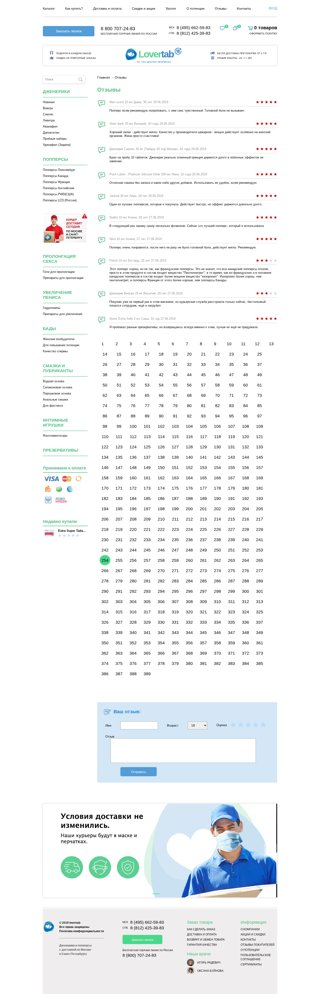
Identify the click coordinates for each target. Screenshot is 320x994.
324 (245, 612)
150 (161, 467)
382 (217, 663)
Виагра (48, 108)
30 (161, 364)
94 (217, 416)
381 (203, 663)
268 (133, 570)
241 (259, 539)
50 (105, 385)
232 (133, 539)
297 (203, 591)
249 (203, 550)
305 (147, 601)
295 (175, 591)
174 (161, 488)
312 (245, 601)
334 (217, 622)
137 (147, 457)
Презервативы (60, 450)
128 (189, 447)
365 (147, 653)
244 (133, 550)
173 (147, 488)
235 (175, 539)
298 (217, 591)
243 (119, 550)
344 (189, 632)
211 (175, 519)
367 (175, 653)
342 (161, 632)
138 (161, 457)
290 (104, 591)
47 (231, 374)
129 (203, 447)
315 (119, 612)
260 (189, 560)
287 (231, 581)
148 (133, 467)
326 (104, 622)
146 (104, 467)
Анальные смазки (55, 399)
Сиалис (48, 114)
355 (175, 643)
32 (189, 364)
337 (259, 622)
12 (257, 343)
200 (189, 508)
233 (147, 539)
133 (259, 447)
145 (259, 457)
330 (161, 622)
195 (119, 508)
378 (161, 663)
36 (245, 364)
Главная (103, 77)
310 (217, 601)
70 (217, 395)
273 (203, 570)
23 (231, 354)
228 (245, 529)
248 (189, 550)
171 (119, 488)
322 (217, 612)
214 (217, 519)
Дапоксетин (51, 132)
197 (147, 508)
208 (133, 519)
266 (104, 570)
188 (189, 498)
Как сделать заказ (201, 929)
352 (133, 643)
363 (119, 653)
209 (147, 519)
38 (105, 374)
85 (259, 405)
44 (189, 374)
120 (245, 436)
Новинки (49, 102)
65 (147, 395)
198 (161, 508)
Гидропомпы (51, 308)
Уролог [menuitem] (171, 8)
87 (119, 416)
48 (245, 374)
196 (133, 508)
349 (259, 632)
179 (231, 488)
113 (147, 436)
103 (175, 426)
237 (203, 539)
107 (231, 426)
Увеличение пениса (57, 295)
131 (231, 447)
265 (259, 560)
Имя (108, 725)
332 (189, 622)
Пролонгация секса (59, 259)
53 (147, 385)
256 (133, 560)
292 (133, 591)
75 (119, 405)
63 (119, 395)
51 (119, 385)
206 (104, 519)
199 (175, 508)
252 (245, 550)
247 (175, 550)
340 (133, 632)
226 (217, 529)
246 (161, 550)
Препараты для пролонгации (63, 278)
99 (119, 426)
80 (189, 405)
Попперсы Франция (56, 182)
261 (203, 560)
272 (189, 570)
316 (133, 612)
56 (189, 385)
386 (104, 673)
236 (189, 539)
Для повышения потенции (61, 345)
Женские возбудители (58, 339)
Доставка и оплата (202, 934)
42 (161, 374)
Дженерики (56, 91)
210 (161, 519)
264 (245, 560)
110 (105, 436)
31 (175, 364)
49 (259, 374)
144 (245, 457)
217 (259, 519)
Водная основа (53, 381)
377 (147, 663)
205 (259, 508)
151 (175, 467)
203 (231, 508)
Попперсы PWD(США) (58, 194)
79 (175, 405)
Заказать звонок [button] (69, 31)
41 (147, 374)
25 (259, 354)
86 (105, 416)
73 (259, 395)
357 (203, 643)
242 (104, 550)
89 (147, 416)
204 (245, 508)
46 (217, 374)
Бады (49, 328)
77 (147, 405)
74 (105, 405)
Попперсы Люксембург (59, 170)
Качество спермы (55, 351)
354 (161, 643)
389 (147, 673)
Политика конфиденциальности (81, 931)
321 (203, 612)
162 (161, 478)
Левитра (49, 120)
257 (147, 560)
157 (259, 467)
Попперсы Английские (58, 188)
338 (104, 632)
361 (259, 643)
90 (161, 416)
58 (217, 385)
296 (189, 591)
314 (104, 612)
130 (217, 447)
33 (203, 364)
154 (217, 467)
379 (175, 663)
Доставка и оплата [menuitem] (107, 8)
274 (217, 570)
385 (259, 663)
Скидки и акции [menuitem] (143, 8)
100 (133, 426)
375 (119, 663)
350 (104, 643)
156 (245, 467)
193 (259, 498)
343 (175, 632)
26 (105, 364)
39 (119, 374)
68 (189, 395)
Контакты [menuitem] (244, 8)
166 (217, 478)
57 (203, 385)
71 (231, 395)
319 (175, 612)
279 (119, 581)
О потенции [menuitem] (195, 8)
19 (175, 354)
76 (133, 405)
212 (189, 519)
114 (161, 436)
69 (203, 395)
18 (161, 354)
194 (104, 508)
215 (231, 519)
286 (217, 581)
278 (104, 581)
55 (175, 385)
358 (217, 643)
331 (175, 622)
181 (259, 488)
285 (203, 581)
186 (161, 498)
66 (161, 395)
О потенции (250, 950)
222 (161, 529)
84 (245, 405)
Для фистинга (53, 405)
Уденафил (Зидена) (57, 144)
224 (189, 529)
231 (119, 539)
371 (231, 653)
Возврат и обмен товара (206, 939)
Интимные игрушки (55, 423)
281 (147, 581)
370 (217, 653)
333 (203, 622)
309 (203, 601)
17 (147, 354)
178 (217, 488)
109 (259, 426)
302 (104, 601)
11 (243, 343)
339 (119, 632)
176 (189, 488)
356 (189, 643)
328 (133, 622)
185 (147, 498)
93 (203, 416)
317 (147, 612)
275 (231, 570)
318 (161, 612)
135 (119, 457)
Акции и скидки (253, 934)
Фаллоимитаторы (55, 435)
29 (147, 364)
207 (119, 519)
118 (217, 436)
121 (259, 436)
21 (203, 354)
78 (161, 405)
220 (133, 529)
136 (133, 457)
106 (217, 426)
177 (203, 488)
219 (119, 529)
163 (175, 478)
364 (133, 653)
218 (104, 529)
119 (231, 436)
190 (217, 498)
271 (175, 570)
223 (175, 529)
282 (161, 581)
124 (133, 447)
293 (147, 591)
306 (161, 601)
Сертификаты (251, 964)
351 (119, 643)
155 (231, 467)
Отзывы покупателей (258, 944)
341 (147, 632)
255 (119, 560)
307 (175, 601)
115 (175, 436)
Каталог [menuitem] (49, 8)
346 (217, 632)
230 (104, 539)
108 (245, 426)
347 (231, 632)
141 (203, 457)
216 (245, 519)
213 (203, 519)
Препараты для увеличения (62, 314)
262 (217, 560)
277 (259, 570)
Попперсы (55, 159)
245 (147, 550)
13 (271, 343)
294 (161, 591)
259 (175, 560)
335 (231, 622)
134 (104, 457)
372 (245, 653)
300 (245, 591)
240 (245, 539)
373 (259, 653)
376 (133, 663)
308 (189, 601)
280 (133, 581)
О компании (250, 929)
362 (104, 653)
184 (133, 498)
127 (175, 447)
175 (175, 488)
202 (217, 508)
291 (119, 591)
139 (175, 457)
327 (119, 622)
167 (231, 478)
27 (119, 364)
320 (189, 612)
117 (203, 436)
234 (161, 539)
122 (104, 447)
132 (245, 447)
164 (189, 478)
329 (147, 622)
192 (245, 498)
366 (161, 653)
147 (119, 467)
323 (231, 612)
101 (147, 426)
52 (133, 385)
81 (203, 405)
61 (259, 385)
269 (147, 570)
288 (245, 581)
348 (245, 632)
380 (189, 663)
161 (147, 478)
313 (259, 601)
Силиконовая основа (57, 387)
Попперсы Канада (55, 176)
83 (231, 405)
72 (245, 395)
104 (189, 426)
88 (133, 416)
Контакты (248, 939)
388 (133, 673)
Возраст (173, 725)
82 (217, 405)
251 (231, 550)
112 (133, 436)
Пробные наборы (55, 138)
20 (189, 354)
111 (119, 436)
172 (133, 488)
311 (231, 601)
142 (217, 457)
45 (203, 374)
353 (147, 643)
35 (231, 364)
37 (259, 364)
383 (231, 663)
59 (231, 385)
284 (189, 581)
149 (147, 467)
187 (175, 498)
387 (119, 673)
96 (245, 416)
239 (231, 539)
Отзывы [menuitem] (221, 8)
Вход (273, 8)
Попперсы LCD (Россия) (60, 200)
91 (175, 416)
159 (119, 478)
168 (245, 478)
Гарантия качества (202, 944)
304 (133, 601)
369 (203, 653)
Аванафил (50, 126)
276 (245, 570)
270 (161, 570)
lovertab (74, 922)
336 (245, 622)
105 (203, 426)
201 (203, 508)
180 (245, 488)
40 (133, 374)
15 (119, 354)
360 (245, 643)
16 (133, 354)
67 (175, 395)
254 (104, 560)
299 (231, 591)
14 (105, 354)
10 (229, 343)
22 (217, 354)
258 (161, 560)
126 (161, 447)
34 (217, 364)
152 (189, 467)
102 (161, 426)
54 (161, 385)
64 (133, 395)
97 (259, 416)
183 (119, 498)
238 (217, 539)
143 (231, 457)
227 (231, 529)
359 (231, 643)
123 (119, 447)
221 (147, 529)
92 (189, 416)
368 (189, 653)
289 (259, 581)
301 (259, 591)
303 (119, 601)
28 (133, 364)
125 (147, 447)
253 (259, 550)
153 (203, 467)
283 (175, 581)
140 (189, 457)
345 (203, 632)
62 (105, 395)
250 (217, 550)
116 (189, 436)
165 (203, 478)
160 (133, 478)
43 (175, 374)
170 (104, 488)
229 (259, 529)
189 (203, 498)
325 (259, 612)
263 (231, 560)
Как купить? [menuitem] (74, 8)
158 (104, 478)
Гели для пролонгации (58, 272)
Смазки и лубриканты (58, 368)
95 (231, 416)
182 (104, 498)
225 (203, 529)
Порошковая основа (57, 393)
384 (245, 663)
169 (259, 478)
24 (245, 354)
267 (119, 570)
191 (231, 498)
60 (245, 385)
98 (105, 426)
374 (104, 663)
